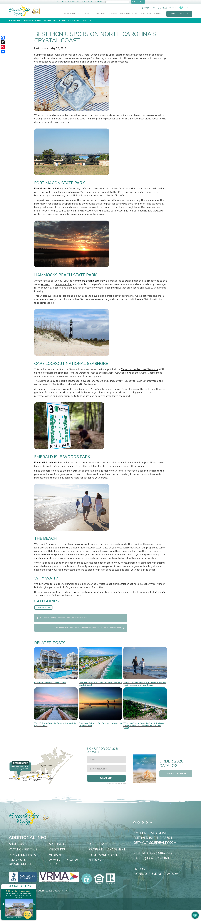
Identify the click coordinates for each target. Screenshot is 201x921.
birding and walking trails (66, 466)
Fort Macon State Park (46, 188)
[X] (2, 42)
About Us (16, 844)
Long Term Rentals (129, 14)
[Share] (2, 51)
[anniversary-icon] (35, 11)
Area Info (100, 14)
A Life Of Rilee (18, 891)
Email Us (163, 8)
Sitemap (95, 860)
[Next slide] (34, 904)
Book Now (28, 912)
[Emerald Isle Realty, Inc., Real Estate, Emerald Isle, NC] (23, 877)
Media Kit (56, 855)
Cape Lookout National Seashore (139, 369)
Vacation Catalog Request (63, 862)
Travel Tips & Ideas (43, 607)
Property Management (179, 14)
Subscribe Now (138, 2)
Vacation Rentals (72, 14)
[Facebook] (2, 37)
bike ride (151, 470)
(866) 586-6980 (149, 8)
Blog (143, 14)
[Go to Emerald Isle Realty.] (9, 20)
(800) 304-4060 (157, 858)
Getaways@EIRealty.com (154, 842)
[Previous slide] (3, 904)
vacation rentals (43, 558)
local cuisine (94, 115)
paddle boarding (63, 284)
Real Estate (88, 14)
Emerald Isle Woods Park (48, 462)
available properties (73, 592)
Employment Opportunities (20, 862)
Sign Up (106, 778)
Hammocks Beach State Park (89, 280)
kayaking (45, 284)
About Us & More (154, 14)
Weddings (112, 14)
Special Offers (19, 886)
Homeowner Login (103, 855)
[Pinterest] (2, 47)
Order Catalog (176, 773)
